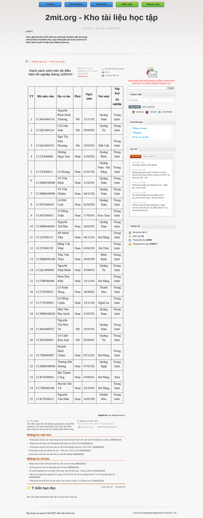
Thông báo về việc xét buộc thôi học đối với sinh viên (51, 464)
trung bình (69, 424)
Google (140, 112)
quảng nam (59, 424)
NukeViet (137, 513)
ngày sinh (40, 424)
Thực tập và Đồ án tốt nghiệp (144, 165)
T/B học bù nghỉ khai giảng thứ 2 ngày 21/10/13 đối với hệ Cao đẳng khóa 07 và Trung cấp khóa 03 (72, 474)
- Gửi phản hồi (119, 487)
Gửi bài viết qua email (114, 69)
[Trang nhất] (26, 62)
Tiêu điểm (136, 156)
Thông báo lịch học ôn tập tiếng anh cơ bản (48, 467)
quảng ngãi (58, 429)
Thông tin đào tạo (38, 62)
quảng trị (31, 426)
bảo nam (58, 426)
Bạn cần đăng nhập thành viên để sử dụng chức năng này (52, 497)
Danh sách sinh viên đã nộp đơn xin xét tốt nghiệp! (51, 454)
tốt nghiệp (49, 424)
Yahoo (153, 112)
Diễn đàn (127, 4)
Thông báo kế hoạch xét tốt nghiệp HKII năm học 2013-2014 (55, 443)
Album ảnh (153, 4)
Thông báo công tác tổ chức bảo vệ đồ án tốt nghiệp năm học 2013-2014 (60, 447)
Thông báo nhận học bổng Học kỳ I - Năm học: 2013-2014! (54, 450)
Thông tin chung (139, 128)
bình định (67, 426)
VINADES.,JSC (170, 513)
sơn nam (39, 426)
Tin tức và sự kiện (57, 62)
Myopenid (167, 112)
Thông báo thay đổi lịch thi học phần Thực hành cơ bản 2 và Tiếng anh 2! (61, 481)
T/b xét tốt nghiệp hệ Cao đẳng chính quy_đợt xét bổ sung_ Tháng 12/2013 (61, 471)
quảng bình (49, 426)
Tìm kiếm (101, 4)
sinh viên (31, 424)
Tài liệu (50, 4)
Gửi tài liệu (75, 4)
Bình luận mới (149, 156)
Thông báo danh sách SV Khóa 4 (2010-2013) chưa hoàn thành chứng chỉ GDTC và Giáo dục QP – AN (151, 175)
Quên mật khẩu (148, 107)
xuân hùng (31, 429)
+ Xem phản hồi (106, 487)
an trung (40, 429)
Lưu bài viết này (112, 75)
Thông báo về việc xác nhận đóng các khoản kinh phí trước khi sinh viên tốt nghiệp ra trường (69, 440)
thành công (68, 429)
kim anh (48, 429)
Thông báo (137, 133)
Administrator (83, 76)
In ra (107, 72)
